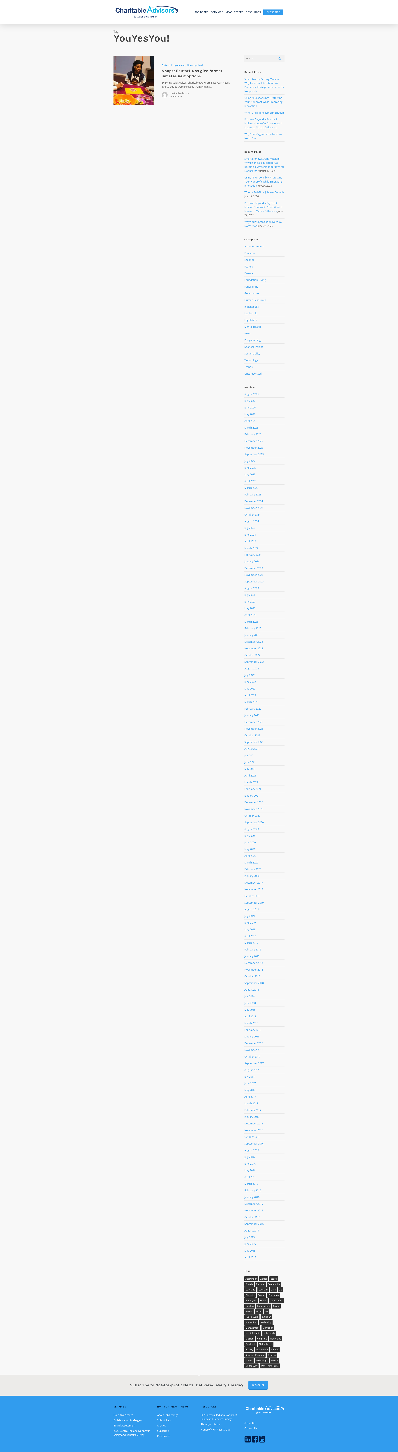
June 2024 (250, 534)
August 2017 (251, 1070)
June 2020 (250, 842)
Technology (251, 360)
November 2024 (253, 508)
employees (251, 1300)
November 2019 (253, 889)
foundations (276, 1300)
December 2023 (253, 568)
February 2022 (252, 708)
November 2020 (253, 809)
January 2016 (251, 1197)
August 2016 (251, 1150)
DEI (280, 1289)
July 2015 (249, 1237)
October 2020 (252, 815)
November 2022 (253, 648)
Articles (161, 1425)
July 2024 (249, 528)
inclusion (266, 1316)
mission (249, 1338)
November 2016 (253, 1130)
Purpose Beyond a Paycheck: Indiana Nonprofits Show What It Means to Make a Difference (263, 123)
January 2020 (251, 876)
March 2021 (251, 782)
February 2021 (252, 789)
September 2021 (254, 742)
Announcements (254, 246)
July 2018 (249, 996)
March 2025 (251, 488)
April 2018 (250, 1016)
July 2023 (249, 595)
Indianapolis (251, 306)
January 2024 (251, 561)
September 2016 (254, 1143)
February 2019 (252, 949)
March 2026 (251, 427)
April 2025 (250, 481)
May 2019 (249, 929)
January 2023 (251, 635)
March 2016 (251, 1183)
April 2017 (250, 1096)
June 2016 (250, 1163)
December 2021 (253, 722)
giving (276, 1305)
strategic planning (254, 1354)
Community (274, 1284)
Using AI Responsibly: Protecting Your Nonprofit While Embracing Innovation (263, 102)
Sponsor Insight (253, 347)
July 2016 (249, 1157)
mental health (252, 1333)
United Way (251, 1365)
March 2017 (251, 1103)
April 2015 (250, 1257)
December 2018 (253, 963)
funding (249, 1305)
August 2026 (251, 394)
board (274, 1278)
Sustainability (252, 353)
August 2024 (251, 521)
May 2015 (249, 1250)
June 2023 (250, 601)
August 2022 (251, 668)
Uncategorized (195, 65)
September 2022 (254, 662)
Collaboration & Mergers (127, 1420)
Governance (251, 293)
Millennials (269, 1333)
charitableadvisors (179, 93)
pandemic (250, 1344)
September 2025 (254, 454)
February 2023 (252, 628)
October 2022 (252, 655)
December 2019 (253, 882)
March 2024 (251, 548)
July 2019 (249, 916)
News (247, 333)
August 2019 (251, 909)
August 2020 (251, 829)
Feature (166, 65)
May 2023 (249, 608)
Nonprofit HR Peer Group (216, 1429)
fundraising (263, 1305)
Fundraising (251, 286)
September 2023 (254, 581)
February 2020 (252, 869)
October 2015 (252, 1217)
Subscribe (163, 1431)
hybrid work (251, 1316)
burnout (260, 1284)
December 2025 (253, 441)
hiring (259, 1311)
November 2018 (253, 969)
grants (248, 1311)
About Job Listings (167, 1415)
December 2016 (253, 1123)
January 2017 (251, 1117)
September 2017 (254, 1063)
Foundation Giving (255, 280)
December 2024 (253, 501)
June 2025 (250, 467)
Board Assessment (124, 1425)
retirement (262, 1349)
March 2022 (251, 702)
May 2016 (249, 1170)
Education (250, 253)
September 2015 (254, 1224)
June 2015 (250, 1244)
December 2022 (253, 641)
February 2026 (252, 434)
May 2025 (249, 474)
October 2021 (252, 735)
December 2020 (253, 802)
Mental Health (252, 326)
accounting (251, 1278)
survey (248, 1360)
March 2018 (251, 1023)
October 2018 (252, 976)
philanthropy (265, 1344)
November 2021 (253, 728)
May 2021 (249, 769)
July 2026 (249, 401)
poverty (249, 1349)
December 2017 (253, 1043)
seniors (275, 1349)
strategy (272, 1354)
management (252, 1327)
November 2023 (253, 575)
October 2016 (252, 1137)
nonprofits (275, 1338)
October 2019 (252, 896)
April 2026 (250, 421)
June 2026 (250, 407)
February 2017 (252, 1110)
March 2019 (251, 943)
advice (263, 1278)
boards (249, 1284)
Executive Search (123, 1415)
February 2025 (252, 494)
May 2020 (249, 849)
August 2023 (251, 588)
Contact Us (250, 1428)
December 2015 (253, 1204)
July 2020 (249, 835)
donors (261, 1295)
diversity (250, 1295)
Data (273, 1289)
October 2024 (252, 514)
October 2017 (252, 1056)
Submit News (165, 1420)
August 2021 (251, 749)
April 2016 (250, 1177)
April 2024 (250, 541)
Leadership (250, 313)
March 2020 (251, 862)
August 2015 (251, 1230)
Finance (248, 273)
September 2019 (254, 902)
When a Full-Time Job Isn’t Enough (264, 112)
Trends (248, 367)
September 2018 (254, 983)
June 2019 (250, 922)
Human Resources (255, 300)
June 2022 (250, 682)
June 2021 (250, 762)
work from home (270, 1365)
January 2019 (251, 956)
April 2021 (250, 775)
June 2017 (250, 1083)
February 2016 (252, 1190)
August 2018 (251, 989)
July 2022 (249, 675)
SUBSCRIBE (258, 1385)
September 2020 (254, 822)
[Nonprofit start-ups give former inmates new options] (133, 80)
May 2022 (249, 688)
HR (266, 1311)
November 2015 (253, 1210)
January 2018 (251, 1036)
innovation (251, 1322)
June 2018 (250, 1003)
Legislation (250, 320)
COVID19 (263, 1289)
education (273, 1295)
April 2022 (250, 695)
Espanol (249, 260)
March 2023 (251, 621)
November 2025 (253, 447)
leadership (265, 1322)
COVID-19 (250, 1289)
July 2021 (249, 755)
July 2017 (249, 1076)
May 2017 (249, 1090)
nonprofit (262, 1338)
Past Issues (163, 1436)
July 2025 (249, 461)
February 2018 (252, 1030)
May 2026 (249, 414)
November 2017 (253, 1050)
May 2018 (249, 1009)
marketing (268, 1327)
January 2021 (251, 795)
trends (274, 1360)
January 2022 (251, 715)
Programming (178, 65)
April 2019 (250, 936)
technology (262, 1360)
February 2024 (252, 554)
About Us (249, 1423)
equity (263, 1300)
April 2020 (250, 856)
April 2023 (250, 615)
